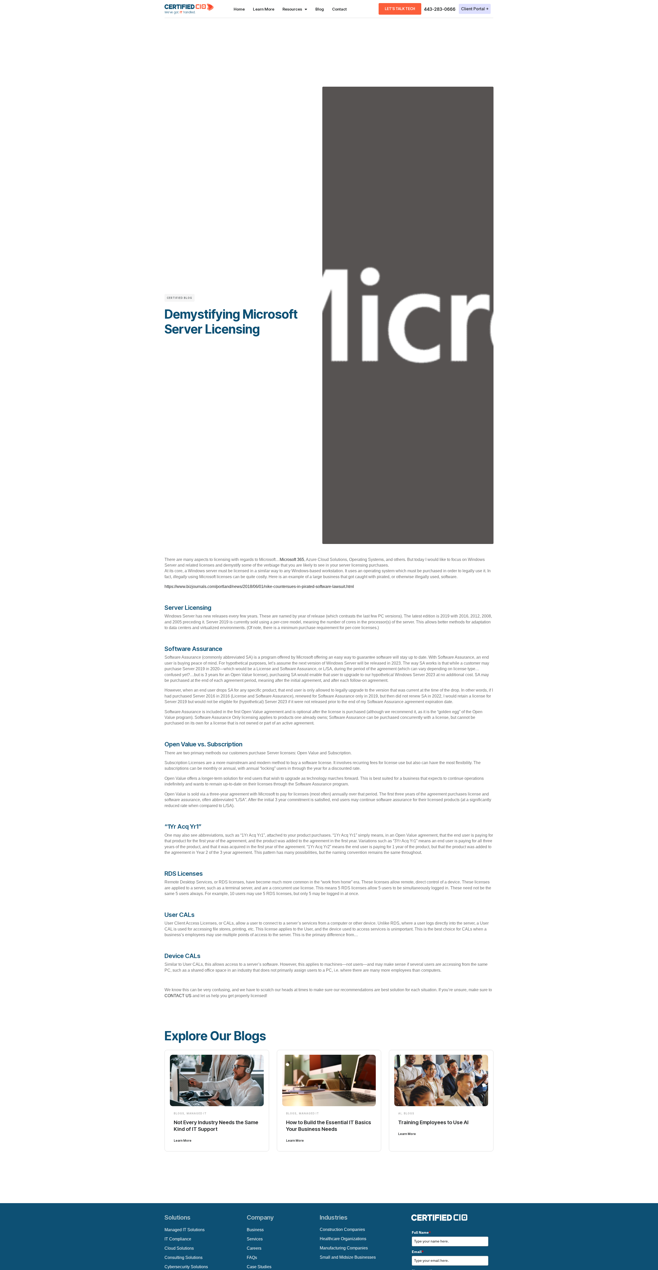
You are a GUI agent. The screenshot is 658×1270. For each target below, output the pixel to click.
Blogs (179, 1113)
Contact (339, 9)
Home (239, 9)
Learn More (263, 9)
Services (255, 1239)
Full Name (421, 1232)
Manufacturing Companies (344, 1248)
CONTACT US (177, 996)
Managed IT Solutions (184, 1230)
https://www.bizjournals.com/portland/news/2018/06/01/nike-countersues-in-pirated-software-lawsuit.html (259, 586)
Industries (334, 1217)
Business (255, 1230)
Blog (319, 9)
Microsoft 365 (292, 559)
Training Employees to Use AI (433, 1122)
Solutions (177, 1217)
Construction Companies (342, 1229)
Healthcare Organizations (343, 1239)
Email (418, 1251)
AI (399, 1113)
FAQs (252, 1257)
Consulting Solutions (183, 1257)
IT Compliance (177, 1239)
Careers (254, 1248)
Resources (292, 9)
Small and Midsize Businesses (348, 1257)
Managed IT (197, 1113)
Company (260, 1217)
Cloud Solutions (179, 1248)
